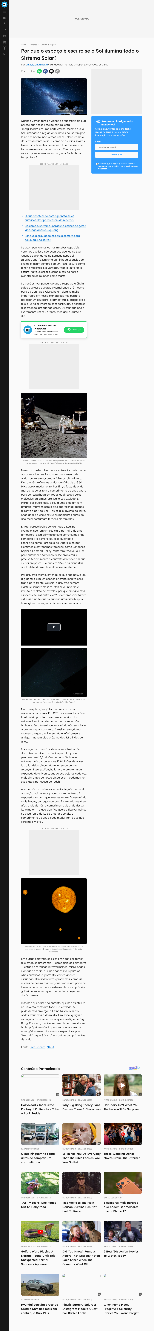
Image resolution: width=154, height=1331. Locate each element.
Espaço (53, 45)
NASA (50, 1047)
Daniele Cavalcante (37, 64)
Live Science (37, 1047)
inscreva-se (116, 154)
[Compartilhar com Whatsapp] (39, 71)
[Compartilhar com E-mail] (51, 71)
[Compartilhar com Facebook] (45, 71)
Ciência (44, 45)
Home (23, 45)
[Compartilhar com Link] (57, 71)
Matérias (33, 45)
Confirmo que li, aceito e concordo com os (117, 166)
